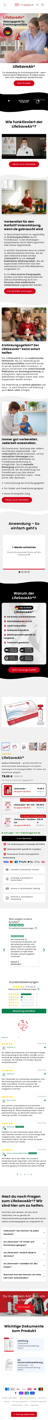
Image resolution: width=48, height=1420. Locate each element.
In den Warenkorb (24, 838)
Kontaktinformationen (38, 1401)
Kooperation (34, 1405)
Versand (25, 780)
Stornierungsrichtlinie (20, 1401)
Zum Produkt (24, 83)
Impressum (42, 1398)
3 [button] (24, 1174)
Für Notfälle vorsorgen (20, 291)
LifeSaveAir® (12, 1398)
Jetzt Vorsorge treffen (24, 669)
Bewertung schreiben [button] (24, 1011)
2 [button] (21, 1174)
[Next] (42, 709)
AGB (26, 1405)
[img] (25, 925)
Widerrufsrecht (17, 1405)
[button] (4, 4)
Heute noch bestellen (24, 164)
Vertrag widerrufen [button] (25, 1414)
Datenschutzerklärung (27, 1398)
